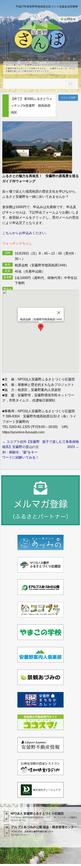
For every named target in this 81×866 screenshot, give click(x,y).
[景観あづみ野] (40, 682)
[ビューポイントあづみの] (40, 547)
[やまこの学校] (40, 637)
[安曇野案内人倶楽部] (40, 659)
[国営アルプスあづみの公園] (40, 592)
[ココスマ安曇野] (40, 727)
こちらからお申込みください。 (25, 233)
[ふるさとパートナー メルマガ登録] (40, 500)
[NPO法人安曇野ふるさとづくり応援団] (40, 569)
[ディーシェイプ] (40, 795)
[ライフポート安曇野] (40, 750)
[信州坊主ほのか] (40, 772)
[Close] (59, 313)
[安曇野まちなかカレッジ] (40, 704)
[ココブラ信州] (40, 614)
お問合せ (69, 19)
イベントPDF (68, 97)
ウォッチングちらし (17, 243)
